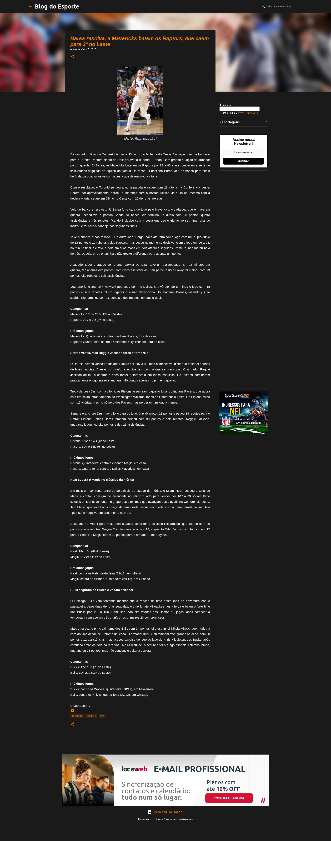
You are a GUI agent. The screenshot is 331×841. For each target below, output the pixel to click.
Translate (251, 112)
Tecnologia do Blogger (168, 812)
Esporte (91, 716)
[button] (72, 56)
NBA (102, 716)
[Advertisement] (243, 225)
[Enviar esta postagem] (72, 712)
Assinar (243, 161)
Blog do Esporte (57, 6)
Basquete (77, 716)
